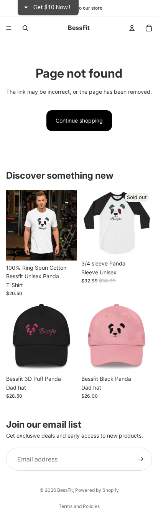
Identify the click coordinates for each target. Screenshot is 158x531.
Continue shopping (79, 120)
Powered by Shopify (97, 490)
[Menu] (9, 28)
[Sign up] (140, 459)
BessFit (65, 490)
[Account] (131, 28)
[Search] (25, 28)
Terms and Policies (79, 506)
